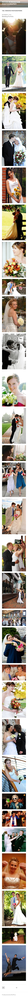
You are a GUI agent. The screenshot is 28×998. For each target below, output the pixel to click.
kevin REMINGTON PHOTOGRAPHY (11, 3)
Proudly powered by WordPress (9, 994)
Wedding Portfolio (7, 16)
